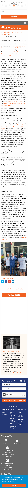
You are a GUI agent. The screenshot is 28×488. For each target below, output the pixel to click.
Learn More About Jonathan (17, 373)
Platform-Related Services (12, 417)
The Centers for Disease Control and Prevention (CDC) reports (12, 127)
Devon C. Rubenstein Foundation (12, 103)
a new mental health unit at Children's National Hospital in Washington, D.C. (12, 54)
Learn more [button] (11, 481)
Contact (20, 419)
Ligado (20, 411)
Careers (4, 412)
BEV (20, 412)
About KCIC (5, 409)
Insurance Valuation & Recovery (13, 412)
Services (12, 409)
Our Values (4, 411)
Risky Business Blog (21, 423)
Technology (22, 409)
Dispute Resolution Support (13, 422)
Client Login (4, 1)
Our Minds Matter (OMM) (15, 101)
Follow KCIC (14, 295)
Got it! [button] (14, 485)
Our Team (4, 414)
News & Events (20, 416)
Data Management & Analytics (13, 426)
